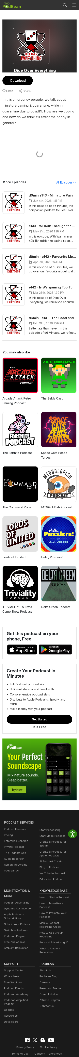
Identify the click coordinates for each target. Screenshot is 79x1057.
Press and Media (50, 988)
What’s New (11, 976)
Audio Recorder (14, 858)
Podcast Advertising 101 (54, 942)
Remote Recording (15, 864)
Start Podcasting (50, 829)
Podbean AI (11, 870)
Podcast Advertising (16, 902)
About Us (45, 970)
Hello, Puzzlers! (52, 557)
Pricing (8, 835)
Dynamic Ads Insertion (18, 908)
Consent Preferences (48, 1053)
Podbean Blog (48, 976)
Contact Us (47, 1005)
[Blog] (43, 1040)
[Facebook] (27, 1040)
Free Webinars (13, 982)
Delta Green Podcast (55, 607)
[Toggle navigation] (74, 5)
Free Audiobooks (15, 942)
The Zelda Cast (52, 398)
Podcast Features (15, 829)
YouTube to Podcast (52, 873)
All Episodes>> (66, 182)
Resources (11, 1015)
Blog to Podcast (50, 867)
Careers (45, 982)
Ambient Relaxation (16, 947)
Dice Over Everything (35, 70)
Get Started (39, 719)
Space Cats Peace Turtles (54, 455)
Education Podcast (51, 879)
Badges (9, 1009)
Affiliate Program (50, 1000)
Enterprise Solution (16, 840)
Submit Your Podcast (17, 924)
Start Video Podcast (52, 835)
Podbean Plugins (14, 936)
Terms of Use (20, 1053)
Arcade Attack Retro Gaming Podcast (16, 400)
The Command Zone (16, 507)
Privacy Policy (25, 1047)
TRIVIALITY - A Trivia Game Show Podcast (17, 609)
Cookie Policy (48, 1047)
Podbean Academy (16, 994)
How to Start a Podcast (54, 897)
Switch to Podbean (16, 930)
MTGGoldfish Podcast (56, 507)
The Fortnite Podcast (17, 453)
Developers (11, 1021)
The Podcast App (15, 852)
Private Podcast (14, 846)
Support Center (14, 970)
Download (18, 81)
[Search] (65, 5)
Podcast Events (14, 988)
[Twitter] (35, 1040)
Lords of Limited (14, 557)
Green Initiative (49, 994)
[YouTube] (51, 1040)
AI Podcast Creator (52, 861)
